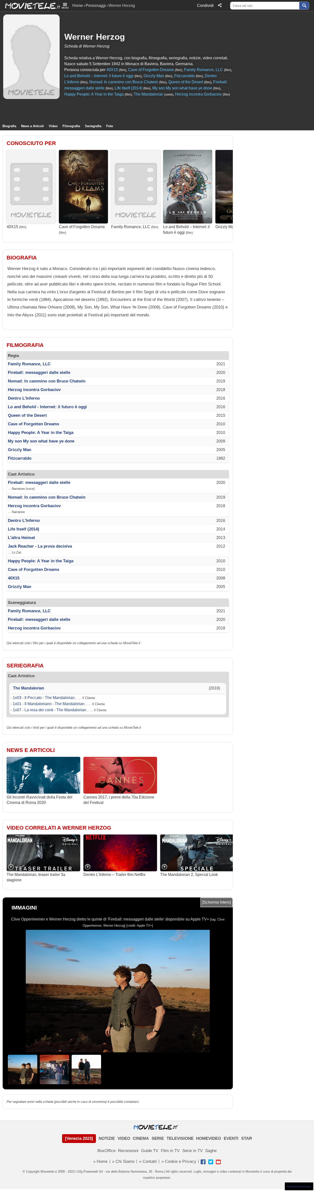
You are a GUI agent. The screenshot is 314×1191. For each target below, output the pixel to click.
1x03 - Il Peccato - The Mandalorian (44, 698)
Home (77, 5)
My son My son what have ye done (182, 88)
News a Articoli (32, 126)
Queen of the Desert (185, 82)
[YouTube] (218, 1161)
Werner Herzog (94, 36)
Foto (109, 126)
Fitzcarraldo (184, 76)
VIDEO (124, 1138)
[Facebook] (203, 1161)
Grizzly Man (154, 76)
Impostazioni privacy (299, 1186)
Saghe (211, 1150)
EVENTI (231, 1138)
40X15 (112, 70)
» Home (100, 1161)
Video (53, 126)
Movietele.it (30, 5)
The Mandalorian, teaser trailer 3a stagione (36, 877)
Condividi (205, 5)
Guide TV (149, 1150)
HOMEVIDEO (208, 1138)
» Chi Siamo (123, 1161)
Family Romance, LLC (203, 70)
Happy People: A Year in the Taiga (94, 94)
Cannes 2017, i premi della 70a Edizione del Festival (118, 800)
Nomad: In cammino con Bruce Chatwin (123, 82)
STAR (246, 1138)
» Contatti (148, 1161)
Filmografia (71, 126)
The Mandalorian (148, 94)
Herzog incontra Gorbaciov (198, 94)
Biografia (9, 126)
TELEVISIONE (180, 1138)
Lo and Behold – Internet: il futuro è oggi (98, 76)
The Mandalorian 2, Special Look (189, 874)
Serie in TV (192, 1150)
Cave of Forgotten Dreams (151, 70)
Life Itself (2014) (128, 88)
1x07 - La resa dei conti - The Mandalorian (49, 710)
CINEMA (141, 1138)
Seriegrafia (93, 126)
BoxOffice (106, 1150)
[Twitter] (210, 1161)
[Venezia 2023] (79, 1138)
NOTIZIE (107, 1138)
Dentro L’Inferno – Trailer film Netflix (114, 874)
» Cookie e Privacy (178, 1161)
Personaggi (96, 5)
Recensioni (128, 1150)
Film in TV (170, 1150)
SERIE (158, 1138)
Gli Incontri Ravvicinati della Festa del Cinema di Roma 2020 (39, 800)
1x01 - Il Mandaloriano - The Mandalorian (48, 704)
